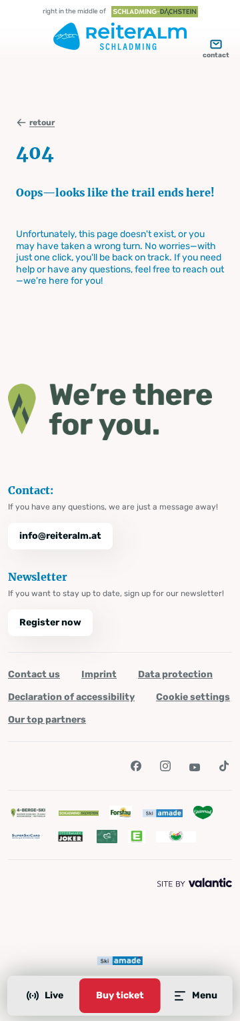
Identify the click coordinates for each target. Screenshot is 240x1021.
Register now (50, 622)
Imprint (99, 674)
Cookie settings (193, 697)
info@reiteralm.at (60, 535)
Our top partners (47, 719)
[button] (136, 766)
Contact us (34, 674)
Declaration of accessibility (71, 697)
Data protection (175, 674)
